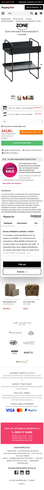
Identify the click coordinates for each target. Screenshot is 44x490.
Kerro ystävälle (11, 153)
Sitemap (31, 481)
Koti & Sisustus (18, 19)
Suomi (21, 484)
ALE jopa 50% (7, 2)
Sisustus (28, 19)
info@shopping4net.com (22, 440)
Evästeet (39, 458)
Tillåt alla (22, 264)
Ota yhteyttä (36, 454)
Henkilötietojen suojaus (17, 461)
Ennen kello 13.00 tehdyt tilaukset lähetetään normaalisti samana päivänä (22, 386)
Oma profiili (12, 451)
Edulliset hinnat (23, 456)
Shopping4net (6, 19)
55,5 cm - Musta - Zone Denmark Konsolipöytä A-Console (25, 108)
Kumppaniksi (34, 461)
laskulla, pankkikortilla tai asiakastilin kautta (22, 405)
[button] (40, 13)
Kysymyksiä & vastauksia (28, 451)
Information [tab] (22, 223)
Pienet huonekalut (7, 21)
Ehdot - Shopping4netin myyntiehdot (18, 458)
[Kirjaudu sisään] (36, 13)
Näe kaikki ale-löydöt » (12, 183)
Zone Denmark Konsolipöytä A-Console (28, 21)
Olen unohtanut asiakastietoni (16, 454)
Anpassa (20, 272)
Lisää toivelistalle (12, 150)
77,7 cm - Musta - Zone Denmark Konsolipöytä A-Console (25, 114)
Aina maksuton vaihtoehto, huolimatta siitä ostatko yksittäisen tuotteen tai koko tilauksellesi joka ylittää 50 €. (22, 376)
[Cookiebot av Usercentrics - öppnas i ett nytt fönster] (31, 216)
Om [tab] (36, 223)
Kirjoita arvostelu (32, 150)
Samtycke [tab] (8, 223)
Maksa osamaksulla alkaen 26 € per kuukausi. (8, 136)
